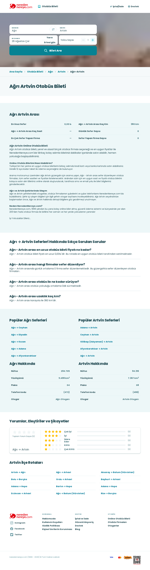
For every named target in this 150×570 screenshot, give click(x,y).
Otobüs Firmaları (117, 522)
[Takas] (53, 29)
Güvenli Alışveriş (84, 522)
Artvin (61, 71)
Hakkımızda (49, 518)
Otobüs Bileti (35, 71)
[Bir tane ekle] (92, 40)
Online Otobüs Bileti (119, 518)
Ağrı (50, 71)
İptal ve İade (82, 518)
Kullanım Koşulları (52, 522)
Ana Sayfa (15, 71)
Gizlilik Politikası (51, 525)
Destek (135, 6)
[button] (117, 6)
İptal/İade (118, 6)
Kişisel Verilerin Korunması (57, 529)
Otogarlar (113, 525)
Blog (77, 529)
